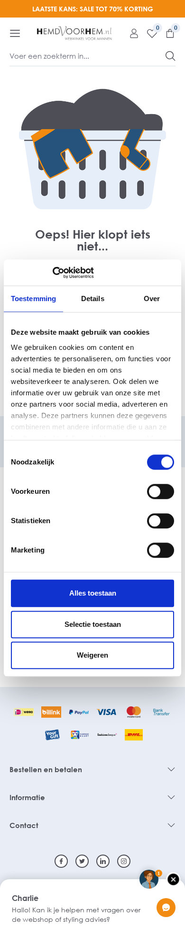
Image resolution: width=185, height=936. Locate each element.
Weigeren (92, 655)
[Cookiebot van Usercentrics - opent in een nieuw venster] (52, 273)
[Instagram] (123, 861)
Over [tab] (152, 298)
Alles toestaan (92, 593)
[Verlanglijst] (148, 33)
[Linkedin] (103, 861)
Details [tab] (92, 298)
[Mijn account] (130, 33)
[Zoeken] (171, 56)
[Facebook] (61, 861)
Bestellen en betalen (45, 769)
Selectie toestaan (93, 624)
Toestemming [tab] (33, 298)
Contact (23, 825)
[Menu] (14, 33)
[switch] (160, 491)
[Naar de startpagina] (74, 33)
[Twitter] (82, 861)
